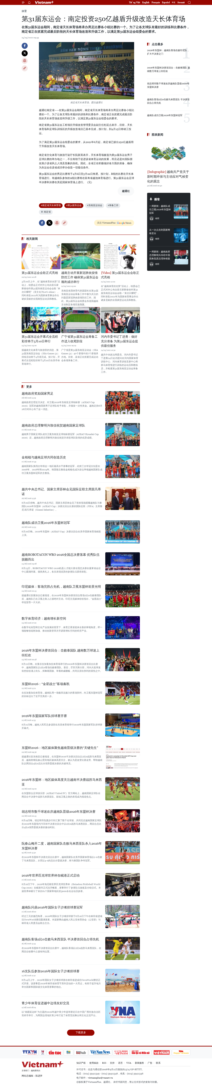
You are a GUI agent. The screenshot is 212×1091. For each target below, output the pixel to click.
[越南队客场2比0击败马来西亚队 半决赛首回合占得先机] (122, 948)
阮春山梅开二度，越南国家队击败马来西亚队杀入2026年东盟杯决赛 (62, 846)
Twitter (25, 53)
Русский (181, 2)
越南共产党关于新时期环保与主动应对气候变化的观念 (168, 176)
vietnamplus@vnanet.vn (100, 1077)
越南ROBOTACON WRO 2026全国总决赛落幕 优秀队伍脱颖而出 (61, 557)
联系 (158, 1063)
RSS (104, 1063)
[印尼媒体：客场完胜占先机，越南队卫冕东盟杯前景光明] (122, 595)
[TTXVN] (29, 1052)
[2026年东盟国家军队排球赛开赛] (122, 725)
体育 (24, 11)
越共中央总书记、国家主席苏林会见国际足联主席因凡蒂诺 (61, 491)
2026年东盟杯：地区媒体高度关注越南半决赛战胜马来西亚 (62, 782)
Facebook (25, 46)
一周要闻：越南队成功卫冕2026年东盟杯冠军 (160, 209)
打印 (25, 61)
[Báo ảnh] (161, 1052)
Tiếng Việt (134, 2)
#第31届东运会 (73, 205)
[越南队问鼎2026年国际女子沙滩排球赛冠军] (122, 916)
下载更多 (81, 1032)
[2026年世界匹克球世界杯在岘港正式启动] (122, 884)
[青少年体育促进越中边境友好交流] (122, 1012)
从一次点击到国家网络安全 (159, 231)
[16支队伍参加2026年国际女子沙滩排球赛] (122, 980)
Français (156, 2)
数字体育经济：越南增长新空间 (44, 618)
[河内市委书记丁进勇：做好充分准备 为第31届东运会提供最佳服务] (120, 320)
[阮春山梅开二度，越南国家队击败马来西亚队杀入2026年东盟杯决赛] (122, 852)
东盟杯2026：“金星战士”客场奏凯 (46, 684)
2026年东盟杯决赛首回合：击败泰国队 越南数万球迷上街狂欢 (60, 653)
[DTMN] (140, 1052)
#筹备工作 (113, 205)
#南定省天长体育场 (51, 205)
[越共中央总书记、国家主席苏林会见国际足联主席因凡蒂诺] (122, 498)
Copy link (25, 68)
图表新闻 (157, 134)
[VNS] (100, 1052)
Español (166, 2)
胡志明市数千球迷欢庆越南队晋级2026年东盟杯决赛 (58, 811)
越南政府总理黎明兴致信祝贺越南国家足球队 (53, 425)
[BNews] (68, 1052)
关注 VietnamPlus (106, 222)
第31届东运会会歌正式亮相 (40, 273)
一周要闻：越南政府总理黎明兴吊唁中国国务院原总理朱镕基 (159, 255)
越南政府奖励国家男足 (37, 393)
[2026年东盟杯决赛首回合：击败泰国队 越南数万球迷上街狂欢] (122, 659)
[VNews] (42, 1052)
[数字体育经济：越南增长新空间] (122, 627)
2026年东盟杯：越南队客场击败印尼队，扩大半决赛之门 (168, 52)
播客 (157, 199)
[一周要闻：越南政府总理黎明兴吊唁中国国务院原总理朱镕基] (181, 257)
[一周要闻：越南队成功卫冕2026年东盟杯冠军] (181, 211)
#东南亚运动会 (94, 205)
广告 (150, 1063)
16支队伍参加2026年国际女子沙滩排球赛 (50, 971)
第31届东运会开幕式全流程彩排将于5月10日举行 (40, 339)
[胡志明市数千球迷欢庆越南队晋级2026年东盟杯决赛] (122, 820)
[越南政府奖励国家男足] (122, 402)
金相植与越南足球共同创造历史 (44, 457)
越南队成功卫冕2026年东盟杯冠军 (46, 523)
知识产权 (81, 1063)
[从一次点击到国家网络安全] (181, 235)
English (145, 2)
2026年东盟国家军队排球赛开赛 (44, 716)
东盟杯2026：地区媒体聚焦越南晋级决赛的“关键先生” (60, 748)
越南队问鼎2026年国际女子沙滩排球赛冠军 (52, 907)
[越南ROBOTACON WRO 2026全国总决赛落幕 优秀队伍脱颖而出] (122, 563)
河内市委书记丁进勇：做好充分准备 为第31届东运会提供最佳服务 (119, 341)
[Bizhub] (81, 1052)
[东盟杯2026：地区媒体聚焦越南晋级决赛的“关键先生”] (122, 756)
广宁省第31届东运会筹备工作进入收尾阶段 (79, 339)
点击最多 (157, 44)
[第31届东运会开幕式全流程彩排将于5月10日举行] (41, 320)
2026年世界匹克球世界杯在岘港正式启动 (51, 875)
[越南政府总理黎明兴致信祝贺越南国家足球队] (122, 434)
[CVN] (121, 1052)
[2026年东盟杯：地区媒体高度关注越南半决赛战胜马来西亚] (122, 788)
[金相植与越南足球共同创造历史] (122, 466)
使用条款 (94, 1063)
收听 (157, 218)
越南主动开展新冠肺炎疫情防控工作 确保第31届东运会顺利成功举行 (79, 277)
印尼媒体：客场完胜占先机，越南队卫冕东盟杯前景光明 (61, 586)
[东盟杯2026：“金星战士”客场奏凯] (122, 693)
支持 (112, 1063)
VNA (128, 1063)
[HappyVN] (181, 1052)
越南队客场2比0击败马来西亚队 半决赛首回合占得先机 (60, 939)
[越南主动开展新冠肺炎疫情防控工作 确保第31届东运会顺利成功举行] (80, 256)
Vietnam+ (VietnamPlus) (44, 2)
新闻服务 (139, 1063)
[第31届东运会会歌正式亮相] (41, 256)
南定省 (47, 211)
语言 (120, 1063)
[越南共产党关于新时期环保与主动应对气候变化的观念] (168, 153)
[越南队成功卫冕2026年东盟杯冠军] (122, 531)
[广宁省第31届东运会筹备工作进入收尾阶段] (80, 320)
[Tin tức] (55, 1052)
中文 (173, 2)
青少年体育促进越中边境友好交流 (45, 1003)
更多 (29, 386)
